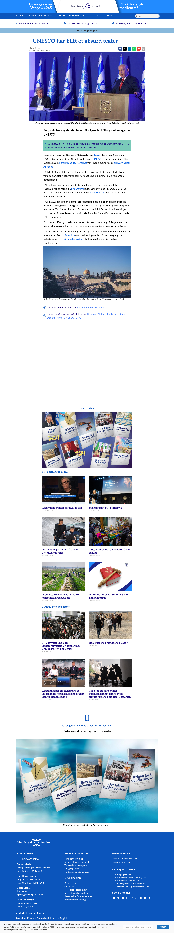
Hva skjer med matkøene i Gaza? (108, 642)
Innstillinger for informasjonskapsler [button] (138, 927)
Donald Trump (54, 317)
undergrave (77, 188)
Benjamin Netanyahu (98, 313)
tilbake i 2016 (96, 192)
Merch (109, 16)
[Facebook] (114, 898)
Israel (97, 155)
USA (78, 317)
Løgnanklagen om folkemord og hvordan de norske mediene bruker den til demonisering (63, 693)
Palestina (70, 235)
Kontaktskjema (30, 858)
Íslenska (52, 918)
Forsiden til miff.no (73, 858)
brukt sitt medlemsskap (70, 239)
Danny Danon (118, 313)
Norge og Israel (71, 868)
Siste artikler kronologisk (76, 862)
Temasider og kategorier (76, 865)
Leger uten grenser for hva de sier (62, 507)
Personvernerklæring (75, 899)
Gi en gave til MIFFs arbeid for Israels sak (87, 725)
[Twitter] (118, 898)
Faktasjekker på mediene (76, 871)
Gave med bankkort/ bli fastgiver (131, 877)
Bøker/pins (74, 16)
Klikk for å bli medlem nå (131, 6)
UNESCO (98, 158)
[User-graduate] (150, 898)
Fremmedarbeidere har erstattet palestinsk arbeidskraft (61, 596)
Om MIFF (69, 886)
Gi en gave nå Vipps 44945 (40, 6)
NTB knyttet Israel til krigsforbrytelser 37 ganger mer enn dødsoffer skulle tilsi (61, 646)
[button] (125, 49)
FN (78, 307)
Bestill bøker (87, 408)
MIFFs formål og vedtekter (77, 893)
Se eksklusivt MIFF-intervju (105, 507)
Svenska (20, 918)
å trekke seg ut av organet (73, 162)
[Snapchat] (145, 898)
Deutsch (41, 918)
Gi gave (32, 16)
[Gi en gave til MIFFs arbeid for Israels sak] (87, 718)
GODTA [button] (163, 927)
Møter (62, 16)
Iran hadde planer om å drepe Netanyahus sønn (60, 551)
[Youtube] (123, 898)
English (63, 918)
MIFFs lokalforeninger (75, 889)
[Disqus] (87, 360)
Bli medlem (21, 16)
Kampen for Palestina (93, 307)
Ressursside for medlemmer (78, 896)
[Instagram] (127, 898)
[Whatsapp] (136, 898)
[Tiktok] (132, 898)
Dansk (30, 918)
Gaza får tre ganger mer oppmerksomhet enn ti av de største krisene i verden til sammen (110, 693)
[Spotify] (141, 898)
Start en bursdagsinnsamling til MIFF (133, 886)
